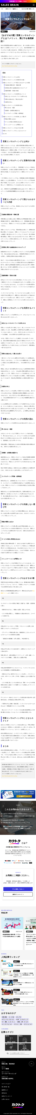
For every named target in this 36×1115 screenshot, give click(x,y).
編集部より (5, 1090)
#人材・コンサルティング (22, 1019)
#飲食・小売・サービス (22, 1021)
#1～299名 (11, 1017)
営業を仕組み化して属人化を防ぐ (14, 99)
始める (8, 1063)
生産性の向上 (8, 102)
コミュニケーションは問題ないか (14, 124)
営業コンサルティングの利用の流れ (13, 105)
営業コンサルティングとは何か (11, 77)
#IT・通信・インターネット (8, 1021)
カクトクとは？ (6, 1083)
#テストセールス (28, 1024)
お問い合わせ (5, 1099)
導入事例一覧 (5, 1086)
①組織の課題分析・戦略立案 (13, 85)
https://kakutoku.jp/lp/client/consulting (9, 66)
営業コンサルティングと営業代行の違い (14, 79)
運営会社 (4, 1093)
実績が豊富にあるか (10, 119)
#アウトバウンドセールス (8, 1019)
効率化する (7, 1077)
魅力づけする (9, 1072)
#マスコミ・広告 (18, 1024)
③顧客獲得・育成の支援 (12, 90)
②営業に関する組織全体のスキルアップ (16, 88)
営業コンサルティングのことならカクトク (14, 130)
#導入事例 (4, 1017)
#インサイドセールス (7, 1024)
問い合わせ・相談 (10, 107)
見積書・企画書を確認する (12, 110)
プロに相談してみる (17, 889)
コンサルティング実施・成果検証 (14, 113)
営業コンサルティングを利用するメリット (14, 94)
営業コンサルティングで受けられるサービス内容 (16, 82)
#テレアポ (18, 1017)
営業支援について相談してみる (18, 1)
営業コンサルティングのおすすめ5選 (13, 128)
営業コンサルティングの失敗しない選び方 (14, 116)
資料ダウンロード (17, 894)
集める (5, 1067)
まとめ (5, 133)
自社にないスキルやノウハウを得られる (16, 96)
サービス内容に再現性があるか (13, 122)
